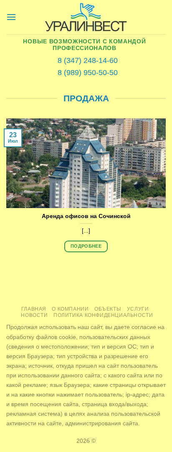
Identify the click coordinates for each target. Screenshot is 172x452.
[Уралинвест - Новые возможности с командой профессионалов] (86, 17)
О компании (70, 309)
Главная (33, 309)
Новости (34, 315)
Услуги (138, 309)
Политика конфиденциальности (103, 315)
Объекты (107, 309)
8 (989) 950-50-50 (88, 72)
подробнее (86, 246)
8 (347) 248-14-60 (88, 60)
